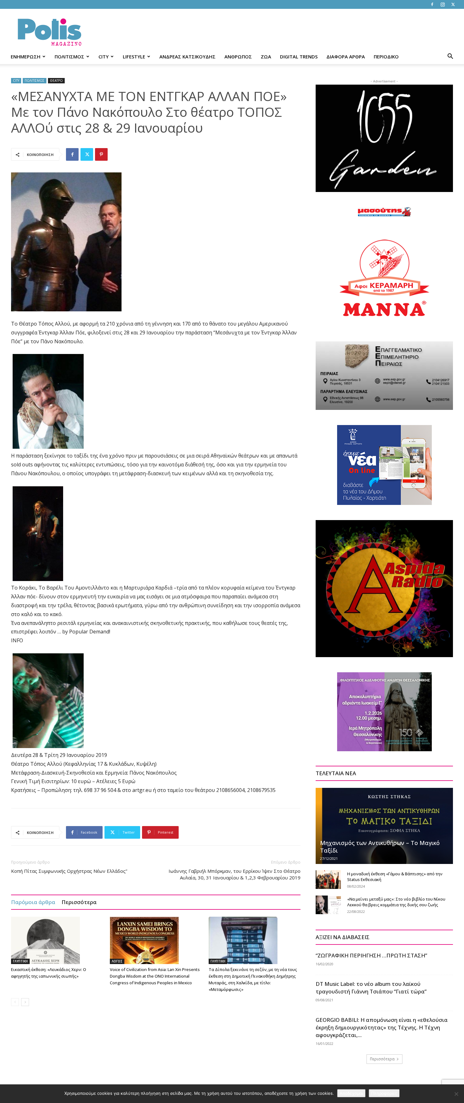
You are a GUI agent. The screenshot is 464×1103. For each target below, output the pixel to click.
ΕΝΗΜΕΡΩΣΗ (25, 56)
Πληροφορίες (384, 1093)
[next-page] (25, 1002)
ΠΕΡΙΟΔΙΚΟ (386, 56)
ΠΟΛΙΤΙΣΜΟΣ (69, 56)
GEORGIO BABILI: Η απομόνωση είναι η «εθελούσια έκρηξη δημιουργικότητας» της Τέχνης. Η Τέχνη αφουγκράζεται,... (382, 1027)
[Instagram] (442, 4)
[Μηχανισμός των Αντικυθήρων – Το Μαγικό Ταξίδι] (384, 826)
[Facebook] (432, 4)
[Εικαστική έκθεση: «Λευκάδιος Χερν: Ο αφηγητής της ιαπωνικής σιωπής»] (57, 940)
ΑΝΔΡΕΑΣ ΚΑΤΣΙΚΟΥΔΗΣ (187, 56)
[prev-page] (15, 1002)
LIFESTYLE (134, 56)
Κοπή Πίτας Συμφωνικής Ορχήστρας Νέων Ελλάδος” (69, 871)
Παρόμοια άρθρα (33, 902)
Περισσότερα (79, 902)
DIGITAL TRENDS (299, 56)
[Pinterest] (101, 154)
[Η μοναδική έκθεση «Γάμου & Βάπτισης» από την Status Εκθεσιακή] (328, 879)
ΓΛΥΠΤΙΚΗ (20, 961)
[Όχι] (456, 1094)
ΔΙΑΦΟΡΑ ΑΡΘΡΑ (345, 56)
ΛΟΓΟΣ (117, 961)
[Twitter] (453, 4)
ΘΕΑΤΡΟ (56, 80)
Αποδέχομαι (351, 1093)
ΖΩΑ (266, 56)
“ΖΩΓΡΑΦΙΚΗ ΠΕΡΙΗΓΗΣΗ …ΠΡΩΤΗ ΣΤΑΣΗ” (371, 955)
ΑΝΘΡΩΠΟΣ (238, 56)
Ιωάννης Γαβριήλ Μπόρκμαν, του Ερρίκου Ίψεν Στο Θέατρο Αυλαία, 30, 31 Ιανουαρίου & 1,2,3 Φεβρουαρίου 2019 (234, 874)
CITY (103, 56)
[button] (450, 57)
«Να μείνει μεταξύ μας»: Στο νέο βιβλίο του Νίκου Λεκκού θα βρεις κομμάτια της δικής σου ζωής (396, 902)
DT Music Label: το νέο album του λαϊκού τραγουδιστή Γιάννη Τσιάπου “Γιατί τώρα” (371, 987)
